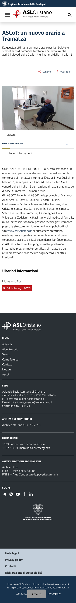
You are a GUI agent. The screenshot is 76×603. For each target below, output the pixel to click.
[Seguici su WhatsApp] (11, 494)
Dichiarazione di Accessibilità (23, 572)
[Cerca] (70, 15)
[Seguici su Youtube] (17, 494)
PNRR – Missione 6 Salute (18, 470)
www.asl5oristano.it (19, 231)
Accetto (36, 594)
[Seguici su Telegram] (4, 494)
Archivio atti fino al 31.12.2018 (21, 425)
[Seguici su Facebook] (24, 494)
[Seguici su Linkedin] (31, 494)
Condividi (47, 72)
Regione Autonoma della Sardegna (27, 4)
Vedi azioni (66, 72)
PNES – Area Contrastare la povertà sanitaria (30, 474)
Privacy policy (14, 559)
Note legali (12, 553)
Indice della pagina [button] (12, 143)
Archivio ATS (10, 467)
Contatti (10, 566)
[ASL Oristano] (4, 4)
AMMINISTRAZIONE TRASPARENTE (22, 461)
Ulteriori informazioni (19, 153)
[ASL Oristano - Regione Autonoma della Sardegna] (21, 326)
